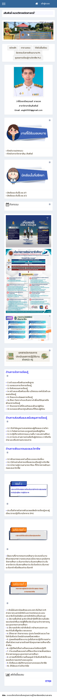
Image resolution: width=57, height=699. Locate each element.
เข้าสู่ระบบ (45, 3)
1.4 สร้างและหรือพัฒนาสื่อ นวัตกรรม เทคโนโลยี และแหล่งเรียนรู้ (28, 393)
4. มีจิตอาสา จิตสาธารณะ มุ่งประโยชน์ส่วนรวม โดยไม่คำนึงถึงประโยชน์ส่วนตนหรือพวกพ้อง (28, 635)
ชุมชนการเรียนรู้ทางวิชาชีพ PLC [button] (28, 57)
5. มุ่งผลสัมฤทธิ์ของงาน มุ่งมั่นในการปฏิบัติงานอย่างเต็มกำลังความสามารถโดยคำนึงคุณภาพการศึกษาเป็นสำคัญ (28, 642)
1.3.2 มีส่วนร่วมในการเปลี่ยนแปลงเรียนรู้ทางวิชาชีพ (28, 462)
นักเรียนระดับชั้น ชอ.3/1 (16, 192)
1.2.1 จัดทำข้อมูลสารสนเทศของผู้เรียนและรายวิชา (27, 428)
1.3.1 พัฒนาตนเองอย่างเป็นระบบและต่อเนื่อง (25, 459)
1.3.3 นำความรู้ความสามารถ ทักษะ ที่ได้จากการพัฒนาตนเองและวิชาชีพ (28, 467)
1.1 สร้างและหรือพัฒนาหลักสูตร (20, 382)
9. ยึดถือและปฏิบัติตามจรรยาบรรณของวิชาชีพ (27, 662)
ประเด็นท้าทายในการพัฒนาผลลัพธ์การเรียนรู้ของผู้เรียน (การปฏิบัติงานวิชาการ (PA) (28, 512)
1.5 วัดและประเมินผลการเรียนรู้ (20, 397)
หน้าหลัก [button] (12, 47)
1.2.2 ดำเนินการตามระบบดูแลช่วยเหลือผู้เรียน (26, 431)
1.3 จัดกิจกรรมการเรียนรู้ (17, 388)
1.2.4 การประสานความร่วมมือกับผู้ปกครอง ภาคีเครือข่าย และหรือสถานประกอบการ (28, 438)
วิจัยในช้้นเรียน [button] (41, 47)
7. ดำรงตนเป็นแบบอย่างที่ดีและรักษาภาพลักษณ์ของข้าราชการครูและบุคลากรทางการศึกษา (28, 653)
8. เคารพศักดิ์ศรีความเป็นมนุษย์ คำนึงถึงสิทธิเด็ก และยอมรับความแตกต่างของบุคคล (28, 659)
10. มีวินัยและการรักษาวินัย (18, 665)
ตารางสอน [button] (25, 47)
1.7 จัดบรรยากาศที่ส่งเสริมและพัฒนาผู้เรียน (25, 406)
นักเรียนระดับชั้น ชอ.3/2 (17, 195)
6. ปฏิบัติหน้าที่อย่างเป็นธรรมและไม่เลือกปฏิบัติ (26, 648)
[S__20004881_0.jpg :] (28, 81)
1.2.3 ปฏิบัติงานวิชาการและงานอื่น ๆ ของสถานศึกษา (28, 434)
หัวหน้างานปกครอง (15, 150)
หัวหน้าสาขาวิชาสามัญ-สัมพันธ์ (20, 153)
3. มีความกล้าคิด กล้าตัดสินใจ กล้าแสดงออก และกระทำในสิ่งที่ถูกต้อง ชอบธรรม (27, 629)
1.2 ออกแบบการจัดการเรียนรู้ (19, 385)
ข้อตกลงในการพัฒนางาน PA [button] (28, 52)
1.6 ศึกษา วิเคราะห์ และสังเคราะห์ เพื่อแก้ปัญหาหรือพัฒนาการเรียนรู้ (27, 402)
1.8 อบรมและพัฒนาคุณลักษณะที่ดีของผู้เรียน (26, 409)
